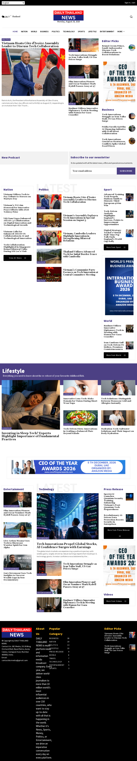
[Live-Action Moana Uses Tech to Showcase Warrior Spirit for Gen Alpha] (18, 530)
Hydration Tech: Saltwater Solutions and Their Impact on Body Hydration (117, 431)
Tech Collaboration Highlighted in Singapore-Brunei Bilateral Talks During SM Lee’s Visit (17, 248)
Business (73, 51)
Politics (6, 40)
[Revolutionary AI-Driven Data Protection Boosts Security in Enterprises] (129, 518)
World (72, 104)
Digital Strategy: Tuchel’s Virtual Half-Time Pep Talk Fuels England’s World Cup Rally (113, 236)
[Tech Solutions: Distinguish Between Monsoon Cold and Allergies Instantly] (118, 387)
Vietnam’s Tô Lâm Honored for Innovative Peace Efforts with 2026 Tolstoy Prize (16, 208)
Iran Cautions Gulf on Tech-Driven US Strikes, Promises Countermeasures (114, 346)
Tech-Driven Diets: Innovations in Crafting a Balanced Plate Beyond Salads (80, 431)
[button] (131, 17)
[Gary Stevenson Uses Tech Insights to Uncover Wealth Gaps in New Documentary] (18, 562)
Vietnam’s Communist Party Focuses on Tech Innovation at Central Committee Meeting (80, 272)
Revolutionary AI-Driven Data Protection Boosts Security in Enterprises (114, 519)
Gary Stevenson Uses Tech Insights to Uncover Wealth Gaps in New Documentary (18, 576)
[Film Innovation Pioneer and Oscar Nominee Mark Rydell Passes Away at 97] (83, 71)
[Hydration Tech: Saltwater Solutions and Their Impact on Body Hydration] (118, 418)
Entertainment (76, 77)
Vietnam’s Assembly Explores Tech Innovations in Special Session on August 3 (80, 218)
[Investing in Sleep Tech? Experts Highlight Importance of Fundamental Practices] (31, 405)
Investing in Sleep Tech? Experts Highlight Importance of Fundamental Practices (30, 436)
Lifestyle (6, 428)
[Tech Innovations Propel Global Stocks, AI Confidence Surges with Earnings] (68, 516)
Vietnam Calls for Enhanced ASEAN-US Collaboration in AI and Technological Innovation (18, 235)
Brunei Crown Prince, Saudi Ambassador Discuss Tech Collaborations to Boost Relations (113, 50)
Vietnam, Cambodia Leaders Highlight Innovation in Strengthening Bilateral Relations (79, 237)
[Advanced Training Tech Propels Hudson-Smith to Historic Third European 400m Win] (129, 197)
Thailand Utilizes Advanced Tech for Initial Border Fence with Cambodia (80, 254)
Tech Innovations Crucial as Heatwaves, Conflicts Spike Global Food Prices (114, 142)
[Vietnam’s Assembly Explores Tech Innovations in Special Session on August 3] (49, 220)
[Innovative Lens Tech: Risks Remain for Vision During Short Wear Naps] (80, 387)
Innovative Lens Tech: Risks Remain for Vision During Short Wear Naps (80, 400)
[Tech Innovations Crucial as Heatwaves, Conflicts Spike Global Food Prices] (132, 141)
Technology (43, 538)
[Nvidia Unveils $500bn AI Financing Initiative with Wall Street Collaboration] (132, 128)
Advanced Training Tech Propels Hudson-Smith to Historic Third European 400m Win (114, 200)
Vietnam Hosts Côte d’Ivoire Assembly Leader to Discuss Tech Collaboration (30, 45)
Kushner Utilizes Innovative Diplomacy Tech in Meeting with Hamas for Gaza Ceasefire (83, 111)
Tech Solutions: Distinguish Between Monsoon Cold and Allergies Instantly (116, 400)
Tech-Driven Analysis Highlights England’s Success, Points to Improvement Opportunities (113, 218)
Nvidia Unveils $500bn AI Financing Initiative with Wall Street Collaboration (114, 130)
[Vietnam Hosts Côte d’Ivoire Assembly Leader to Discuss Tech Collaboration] (33, 72)
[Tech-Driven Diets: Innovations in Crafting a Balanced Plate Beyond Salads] (80, 418)
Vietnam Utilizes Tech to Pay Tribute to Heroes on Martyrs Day (17, 196)
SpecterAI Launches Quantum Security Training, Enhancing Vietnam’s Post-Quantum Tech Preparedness (113, 502)
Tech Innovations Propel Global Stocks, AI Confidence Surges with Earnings (67, 545)
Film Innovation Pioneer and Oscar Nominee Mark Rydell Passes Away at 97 (82, 83)
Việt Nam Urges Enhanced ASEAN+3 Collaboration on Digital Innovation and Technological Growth (17, 221)
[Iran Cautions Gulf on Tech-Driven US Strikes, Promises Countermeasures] (129, 345)
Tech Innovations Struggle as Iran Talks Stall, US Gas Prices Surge (82, 57)
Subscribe (126, 171)
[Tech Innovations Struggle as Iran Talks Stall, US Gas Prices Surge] (83, 45)
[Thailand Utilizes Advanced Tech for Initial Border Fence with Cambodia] (49, 256)
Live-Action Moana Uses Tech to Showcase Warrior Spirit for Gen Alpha (17, 544)
